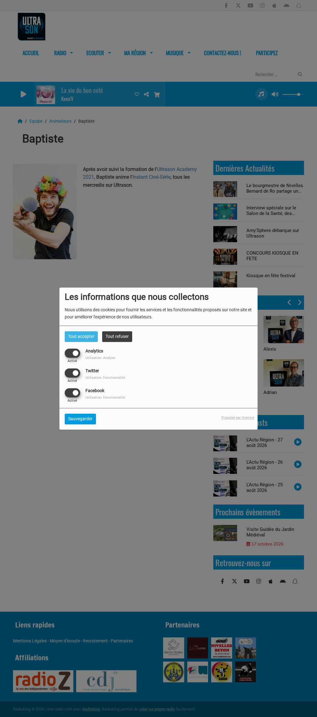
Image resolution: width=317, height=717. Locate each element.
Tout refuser (117, 336)
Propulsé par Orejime (237, 418)
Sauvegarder (80, 418)
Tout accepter (81, 336)
